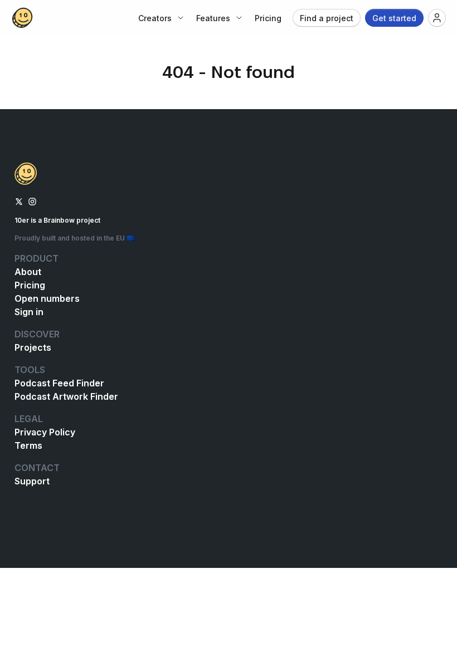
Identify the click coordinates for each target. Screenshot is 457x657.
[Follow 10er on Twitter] (18, 200)
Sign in (28, 311)
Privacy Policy (44, 432)
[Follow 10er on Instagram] (32, 200)
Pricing (29, 285)
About (27, 271)
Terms (28, 445)
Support (32, 481)
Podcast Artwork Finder (66, 396)
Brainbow (59, 220)
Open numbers (47, 298)
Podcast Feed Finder (59, 383)
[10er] (22, 18)
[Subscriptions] (437, 18)
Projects (32, 347)
